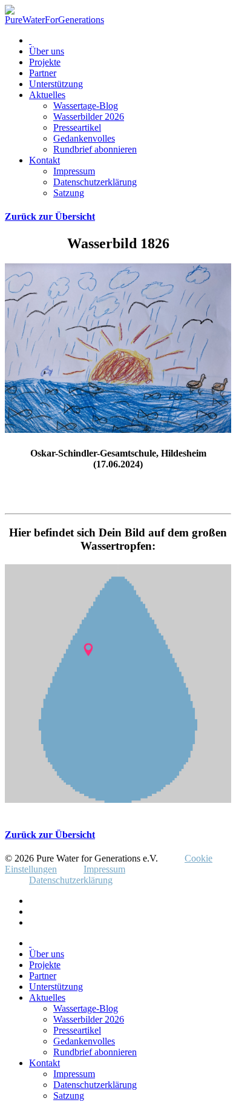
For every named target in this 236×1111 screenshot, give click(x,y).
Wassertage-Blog (85, 106)
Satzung (68, 193)
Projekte (45, 62)
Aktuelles (47, 95)
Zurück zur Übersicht (50, 216)
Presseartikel (77, 127)
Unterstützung (56, 84)
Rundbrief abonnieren (95, 149)
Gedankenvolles (84, 138)
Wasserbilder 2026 (88, 116)
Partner (42, 73)
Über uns (46, 51)
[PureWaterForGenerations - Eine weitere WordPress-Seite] (54, 20)
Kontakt (44, 160)
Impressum (74, 171)
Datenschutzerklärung (95, 182)
